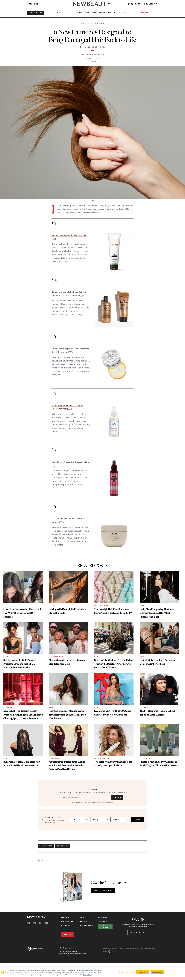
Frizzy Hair (145, 758)
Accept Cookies (157, 972)
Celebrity (144, 707)
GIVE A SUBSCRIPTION (103, 891)
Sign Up (116, 798)
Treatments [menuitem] (77, 13)
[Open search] (156, 13)
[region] (92, 972)
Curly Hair (54, 758)
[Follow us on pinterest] (132, 4)
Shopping (8, 707)
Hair (90, 23)
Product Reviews (102, 758)
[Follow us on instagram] (135, 4)
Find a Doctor (102, 918)
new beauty (62, 846)
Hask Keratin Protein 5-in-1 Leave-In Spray (70, 462)
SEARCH (137, 820)
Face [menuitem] (67, 13)
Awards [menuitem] (102, 13)
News (142, 606)
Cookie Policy (65, 925)
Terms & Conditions (86, 925)
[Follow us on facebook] (129, 4)
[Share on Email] (42, 860)
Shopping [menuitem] (112, 13)
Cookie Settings (105, 926)
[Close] (181, 972)
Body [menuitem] (87, 13)
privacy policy (108, 802)
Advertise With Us (67, 921)
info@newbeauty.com (65, 955)
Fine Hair (99, 23)
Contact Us (65, 918)
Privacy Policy (102, 921)
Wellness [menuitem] (124, 13)
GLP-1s (52, 606)
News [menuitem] (59, 13)
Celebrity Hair (56, 657)
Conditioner (75, 295)
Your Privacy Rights (127, 972)
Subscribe (32, 4)
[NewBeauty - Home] (92, 4)
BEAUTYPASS (146, 13)
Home (83, 23)
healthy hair (45, 846)
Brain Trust (83, 921)
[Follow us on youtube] (139, 4)
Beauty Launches (102, 606)
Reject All (142, 972)
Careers (81, 918)
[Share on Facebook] (39, 860)
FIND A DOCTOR (35, 13)
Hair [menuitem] (94, 13)
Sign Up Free (137, 932)
